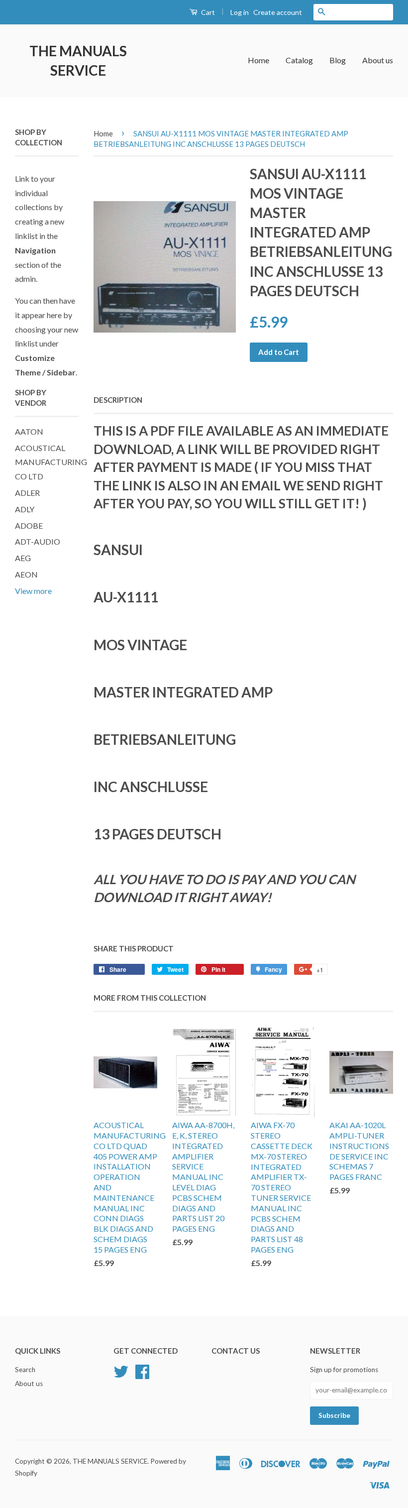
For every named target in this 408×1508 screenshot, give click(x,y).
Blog (337, 60)
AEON (26, 574)
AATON (29, 431)
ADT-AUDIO (37, 541)
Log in (239, 12)
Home (258, 60)
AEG (23, 558)
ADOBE (29, 525)
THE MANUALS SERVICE (78, 60)
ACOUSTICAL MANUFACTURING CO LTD (51, 462)
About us (377, 60)
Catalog (299, 60)
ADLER (27, 492)
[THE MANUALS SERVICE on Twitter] (120, 1371)
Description (118, 399)
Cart (207, 12)
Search (25, 1370)
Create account (277, 12)
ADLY (24, 509)
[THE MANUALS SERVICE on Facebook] (142, 1371)
